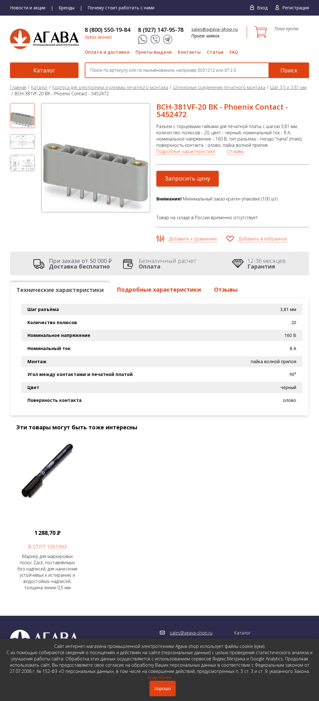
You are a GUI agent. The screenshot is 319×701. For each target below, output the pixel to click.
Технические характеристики (60, 290)
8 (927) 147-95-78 (160, 29)
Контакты (189, 52)
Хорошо (162, 688)
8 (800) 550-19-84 (107, 29)
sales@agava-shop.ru (214, 29)
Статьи (215, 52)
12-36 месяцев (266, 263)
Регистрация (295, 8)
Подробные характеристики (185, 151)
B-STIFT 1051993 (47, 546)
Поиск (289, 70)
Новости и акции (27, 8)
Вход (262, 8)
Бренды (66, 8)
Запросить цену (187, 178)
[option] (22, 115)
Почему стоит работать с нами (121, 8)
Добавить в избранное (263, 239)
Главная (18, 87)
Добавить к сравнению (193, 239)
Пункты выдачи (154, 52)
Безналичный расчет (167, 263)
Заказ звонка (98, 37)
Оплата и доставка (107, 52)
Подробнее (159, 677)
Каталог (44, 70)
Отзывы (235, 151)
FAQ (234, 52)
